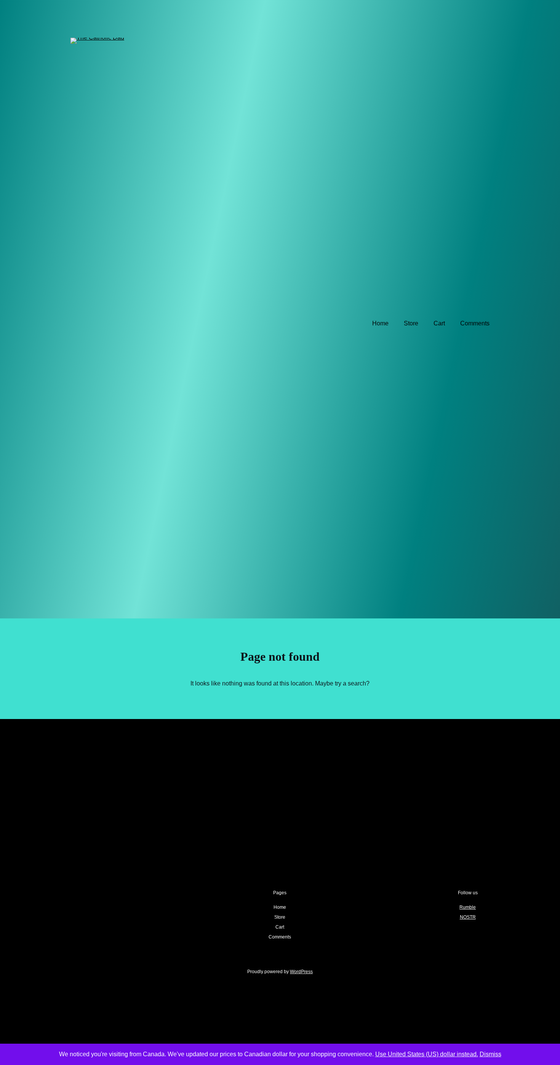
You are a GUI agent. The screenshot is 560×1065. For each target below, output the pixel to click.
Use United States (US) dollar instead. (426, 1054)
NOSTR (468, 917)
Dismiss (490, 1054)
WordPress (301, 971)
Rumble (467, 907)
